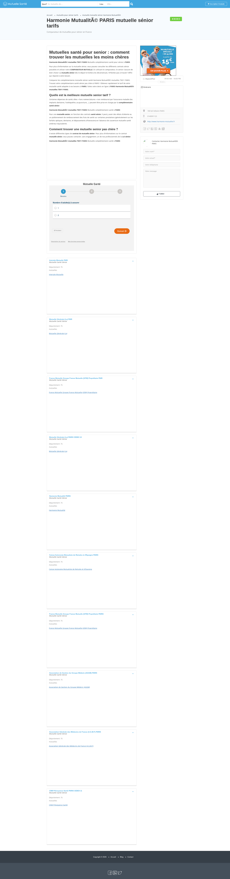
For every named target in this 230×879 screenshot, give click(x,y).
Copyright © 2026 (99, 857)
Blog (121, 857)
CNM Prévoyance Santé (58, 805)
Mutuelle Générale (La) (58, 333)
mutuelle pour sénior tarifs (67, 15)
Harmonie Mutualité (57, 510)
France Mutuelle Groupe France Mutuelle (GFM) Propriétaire (73, 392)
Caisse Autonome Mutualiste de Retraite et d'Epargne (70, 569)
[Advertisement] (91, 160)
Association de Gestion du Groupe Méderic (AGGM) (69, 687)
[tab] (92, 261)
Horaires (162, 82)
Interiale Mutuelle (56, 274)
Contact (130, 857)
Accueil (49, 15)
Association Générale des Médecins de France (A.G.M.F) (71, 746)
